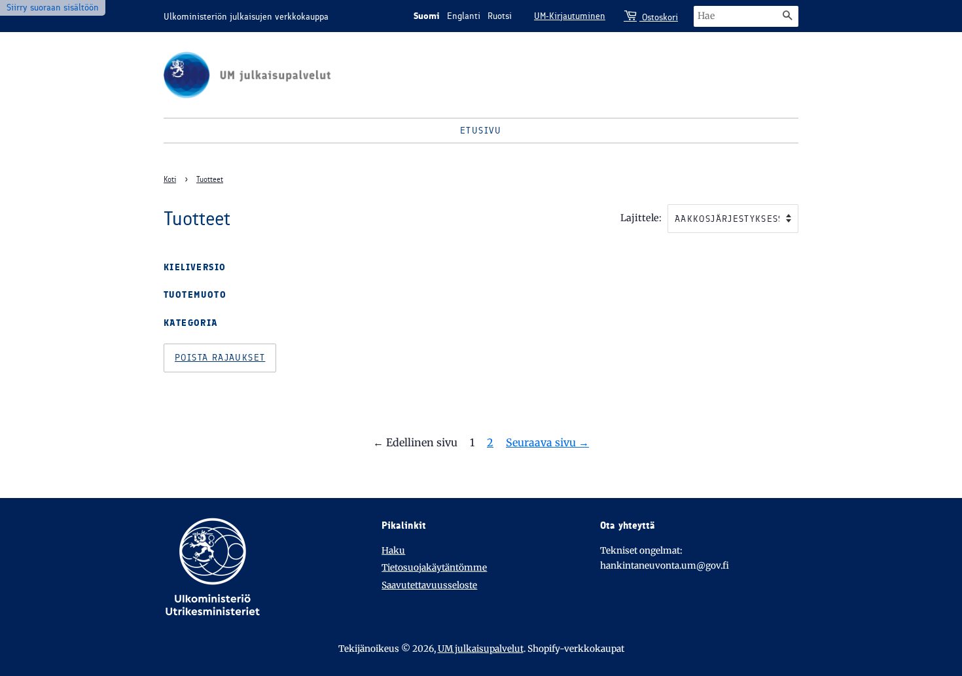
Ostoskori (658, 17)
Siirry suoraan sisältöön (53, 7)
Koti (170, 179)
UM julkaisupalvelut (481, 648)
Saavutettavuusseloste (429, 585)
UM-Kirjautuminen (569, 16)
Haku (393, 550)
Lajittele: (641, 218)
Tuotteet (209, 179)
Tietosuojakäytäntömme (434, 567)
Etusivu (481, 130)
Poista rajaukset (220, 357)
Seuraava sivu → (547, 442)
